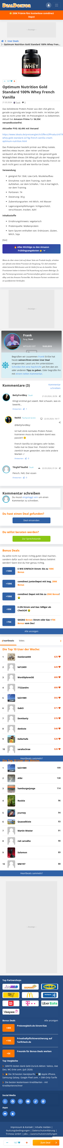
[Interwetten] (11, 995)
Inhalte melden (43, 1127)
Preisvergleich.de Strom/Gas (32, 1025)
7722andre (23, 687)
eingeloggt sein (30, 497)
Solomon (22, 852)
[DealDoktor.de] (16, 5)
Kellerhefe (23, 738)
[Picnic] (11, 1003)
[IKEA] (49, 986)
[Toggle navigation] (57, 5)
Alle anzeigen (31, 631)
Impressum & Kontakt (22, 1127)
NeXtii (25, 417)
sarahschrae (24, 749)
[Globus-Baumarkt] (30, 986)
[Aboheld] (11, 986)
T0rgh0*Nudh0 (23, 467)
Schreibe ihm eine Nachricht (26, 366)
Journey (22, 812)
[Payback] (49, 995)
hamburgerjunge (26, 788)
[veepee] (11, 1011)
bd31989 (22, 697)
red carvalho (24, 840)
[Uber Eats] (49, 1003)
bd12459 (22, 667)
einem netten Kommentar (29, 373)
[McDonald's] (30, 995)
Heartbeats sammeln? (31, 758)
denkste (22, 728)
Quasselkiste (24, 821)
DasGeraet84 (24, 656)
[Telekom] (30, 1003)
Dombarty (23, 718)
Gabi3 (21, 708)
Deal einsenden (31, 520)
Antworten (17, 409)
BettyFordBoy (23, 395)
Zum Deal (45, 1142)
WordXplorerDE (26, 677)
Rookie (21, 800)
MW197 (21, 863)
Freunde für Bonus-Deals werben (34, 1051)
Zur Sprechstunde (31, 538)
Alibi (20, 778)
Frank (18, 102)
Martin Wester (25, 830)
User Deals (13, 41)
